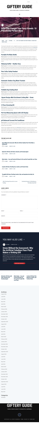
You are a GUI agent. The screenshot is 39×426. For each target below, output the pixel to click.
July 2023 (3, 386)
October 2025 (4, 319)
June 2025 (3, 329)
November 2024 (4, 346)
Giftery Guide (19, 6)
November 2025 (4, 316)
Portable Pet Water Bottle (9, 55)
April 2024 (3, 364)
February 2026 (4, 309)
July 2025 (3, 326)
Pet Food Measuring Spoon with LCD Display (14, 113)
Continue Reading (19, 263)
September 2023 (4, 381)
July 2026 (3, 296)
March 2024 (3, 366)
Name (2, 210)
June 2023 (3, 389)
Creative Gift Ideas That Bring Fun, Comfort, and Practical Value (15, 166)
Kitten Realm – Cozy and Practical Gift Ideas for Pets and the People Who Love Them (19, 159)
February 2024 (4, 369)
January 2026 (4, 311)
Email (21, 210)
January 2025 (4, 341)
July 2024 (3, 356)
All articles (3, 397)
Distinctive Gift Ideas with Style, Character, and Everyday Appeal (15, 151)
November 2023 (4, 376)
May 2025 (3, 331)
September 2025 (4, 321)
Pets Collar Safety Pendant (9, 71)
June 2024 (3, 359)
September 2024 (4, 351)
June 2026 (3, 299)
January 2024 (4, 371)
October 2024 (4, 349)
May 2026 (3, 301)
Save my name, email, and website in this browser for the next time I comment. (17, 223)
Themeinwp (32, 419)
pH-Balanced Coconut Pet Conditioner (12, 120)
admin (6, 146)
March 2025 (3, 336)
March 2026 (3, 306)
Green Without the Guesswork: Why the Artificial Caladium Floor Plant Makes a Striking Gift (18, 250)
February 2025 (4, 339)
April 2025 (3, 334)
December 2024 (4, 344)
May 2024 (3, 361)
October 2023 (4, 379)
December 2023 (4, 374)
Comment (3, 194)
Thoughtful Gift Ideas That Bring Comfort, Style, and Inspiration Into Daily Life (18, 174)
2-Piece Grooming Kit (7, 105)
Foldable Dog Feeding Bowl (9, 90)
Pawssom (35, 47)
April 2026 (3, 304)
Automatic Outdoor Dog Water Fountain (13, 81)
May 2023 (3, 391)
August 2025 (3, 324)
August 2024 (3, 354)
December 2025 (4, 314)
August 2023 (3, 384)
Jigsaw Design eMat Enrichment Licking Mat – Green (17, 97)
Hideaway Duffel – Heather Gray (11, 64)
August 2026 (3, 294)
